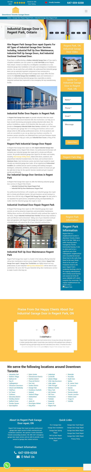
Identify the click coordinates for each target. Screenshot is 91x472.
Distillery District (14, 399)
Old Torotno (52, 392)
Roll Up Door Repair (55, 436)
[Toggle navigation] (86, 11)
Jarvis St (31, 401)
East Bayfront (13, 406)
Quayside (51, 401)
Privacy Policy (75, 439)
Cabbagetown (13, 383)
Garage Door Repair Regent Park (23, 18)
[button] (39, 330)
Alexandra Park (14, 374)
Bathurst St (12, 379)
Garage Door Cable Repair (75, 436)
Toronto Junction (73, 395)
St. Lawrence (72, 386)
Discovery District (14, 397)
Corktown (12, 395)
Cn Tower (12, 392)
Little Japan (52, 383)
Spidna (70, 381)
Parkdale (51, 399)
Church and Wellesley (16, 388)
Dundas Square (14, 403)
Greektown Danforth (35, 390)
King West (32, 406)
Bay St (11, 381)
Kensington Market (35, 403)
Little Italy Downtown (55, 381)
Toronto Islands (73, 392)
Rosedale (71, 377)
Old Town (51, 395)
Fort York (31, 383)
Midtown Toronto (53, 388)
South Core (71, 379)
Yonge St (71, 399)
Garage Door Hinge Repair (75, 428)
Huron (31, 399)
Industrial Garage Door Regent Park (46, 18)
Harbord (31, 392)
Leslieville (51, 377)
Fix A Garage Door (55, 425)
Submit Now (72, 142)
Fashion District (34, 379)
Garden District (33, 386)
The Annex (71, 390)
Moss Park (51, 390)
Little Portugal (52, 386)
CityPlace (12, 390)
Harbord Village (33, 395)
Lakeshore (51, 374)
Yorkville (70, 401)
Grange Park (33, 388)
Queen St (51, 403)
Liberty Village (52, 379)
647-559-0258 (75, 3)
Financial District (34, 381)
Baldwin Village (14, 377)
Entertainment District (35, 377)
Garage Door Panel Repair (75, 433)
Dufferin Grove (13, 401)
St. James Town (73, 383)
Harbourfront (33, 397)
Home (9, 18)
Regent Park (52, 406)
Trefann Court (72, 397)
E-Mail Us (28, 457)
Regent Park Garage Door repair (45, 470)
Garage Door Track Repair (75, 425)
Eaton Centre (33, 374)
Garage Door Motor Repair (75, 431)
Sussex (70, 388)
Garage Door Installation (55, 428)
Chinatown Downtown (16, 386)
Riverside (71, 374)
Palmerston (51, 397)
